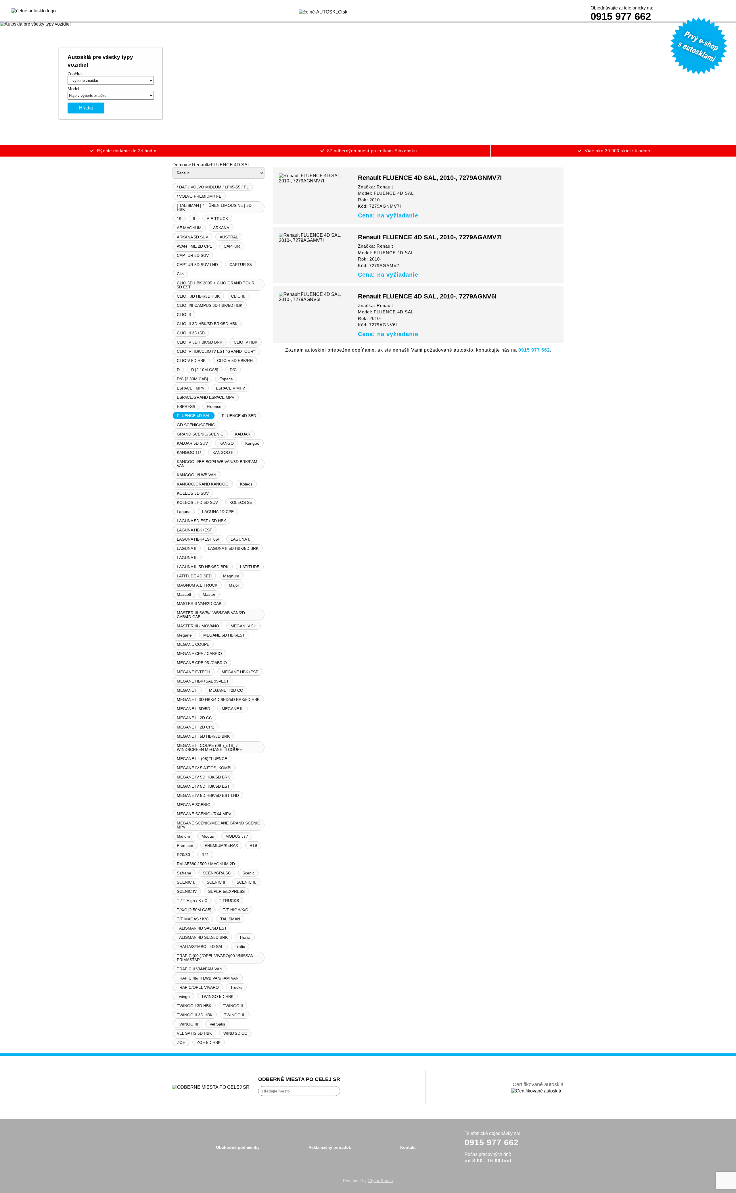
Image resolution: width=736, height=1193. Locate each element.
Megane (184, 635)
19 (179, 218)
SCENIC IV (187, 891)
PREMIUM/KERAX (221, 845)
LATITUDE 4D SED (194, 576)
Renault (200, 164)
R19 (253, 845)
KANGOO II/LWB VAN (196, 475)
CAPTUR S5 (240, 264)
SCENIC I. (186, 882)
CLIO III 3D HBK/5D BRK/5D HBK (207, 323)
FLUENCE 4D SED (239, 415)
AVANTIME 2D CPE (194, 246)
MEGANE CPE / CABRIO (199, 653)
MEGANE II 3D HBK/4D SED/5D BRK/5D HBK (218, 699)
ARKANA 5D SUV (192, 237)
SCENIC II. (246, 882)
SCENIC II (216, 882)
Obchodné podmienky (238, 1147)
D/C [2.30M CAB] (192, 379)
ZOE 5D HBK (209, 1042)
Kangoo (252, 443)
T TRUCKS (229, 900)
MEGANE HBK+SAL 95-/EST (203, 681)
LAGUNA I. (240, 539)
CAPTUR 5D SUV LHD (197, 264)
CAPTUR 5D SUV (193, 255)
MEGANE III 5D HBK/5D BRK (203, 736)
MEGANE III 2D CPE (195, 727)
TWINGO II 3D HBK (194, 1015)
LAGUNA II (186, 548)
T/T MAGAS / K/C (193, 919)
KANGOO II (222, 452)
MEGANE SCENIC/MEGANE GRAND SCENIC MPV (218, 825)
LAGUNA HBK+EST (194, 530)
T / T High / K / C (192, 900)
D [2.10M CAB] (204, 369)
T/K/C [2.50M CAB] (194, 909)
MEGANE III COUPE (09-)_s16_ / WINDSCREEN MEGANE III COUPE (209, 747)
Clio (180, 273)
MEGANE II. (233, 708)
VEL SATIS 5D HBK (194, 1033)
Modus (208, 836)
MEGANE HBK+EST (240, 672)
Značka (75, 73)
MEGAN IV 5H (243, 626)
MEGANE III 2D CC (194, 718)
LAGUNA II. (187, 557)
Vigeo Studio (380, 1181)
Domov (179, 164)
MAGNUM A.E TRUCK (197, 585)
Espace (226, 379)
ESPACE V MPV (230, 388)
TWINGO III (187, 1024)
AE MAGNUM (189, 228)
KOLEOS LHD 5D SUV (197, 502)
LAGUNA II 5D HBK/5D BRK (233, 548)
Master (209, 594)
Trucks (236, 987)
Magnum (231, 576)
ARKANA (221, 228)
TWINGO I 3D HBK (194, 1005)
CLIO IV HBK (245, 342)
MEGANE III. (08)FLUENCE (202, 758)
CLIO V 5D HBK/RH (235, 360)
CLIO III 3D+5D (191, 333)
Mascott (184, 594)
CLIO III (184, 314)
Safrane (184, 873)
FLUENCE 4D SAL (193, 415)
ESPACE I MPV (190, 388)
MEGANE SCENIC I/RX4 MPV (204, 814)
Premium (185, 845)
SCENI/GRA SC (217, 873)
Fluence (214, 406)
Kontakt (408, 1147)
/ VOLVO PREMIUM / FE (199, 196)
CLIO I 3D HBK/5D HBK (198, 296)
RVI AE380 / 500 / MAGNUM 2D (206, 863)
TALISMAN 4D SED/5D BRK (202, 937)
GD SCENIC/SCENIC (196, 425)
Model (73, 88)
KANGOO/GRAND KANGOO (203, 484)
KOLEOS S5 (240, 502)
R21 (205, 854)
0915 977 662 (621, 16)
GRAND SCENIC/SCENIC (200, 434)
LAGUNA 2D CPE (218, 511)
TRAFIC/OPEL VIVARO (198, 987)
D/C (233, 369)
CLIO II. (238, 296)
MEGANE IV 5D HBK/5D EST (203, 786)
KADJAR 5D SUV (192, 443)
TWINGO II (233, 1005)
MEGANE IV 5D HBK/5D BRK (203, 777)
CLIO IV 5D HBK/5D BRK (199, 342)
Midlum (183, 836)
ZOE (181, 1042)
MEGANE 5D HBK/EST (224, 635)
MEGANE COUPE (193, 644)
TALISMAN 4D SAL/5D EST (202, 928)
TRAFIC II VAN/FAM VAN (199, 969)
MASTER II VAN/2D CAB (199, 603)
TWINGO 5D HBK (217, 996)
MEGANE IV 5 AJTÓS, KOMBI (204, 768)
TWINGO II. (234, 1015)
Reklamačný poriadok (329, 1147)
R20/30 (183, 854)
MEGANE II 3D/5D (193, 708)
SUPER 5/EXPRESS (226, 891)
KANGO (226, 443)
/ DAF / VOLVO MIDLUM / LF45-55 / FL (213, 187)
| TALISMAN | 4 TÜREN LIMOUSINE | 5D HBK (214, 207)
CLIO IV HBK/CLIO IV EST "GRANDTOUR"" (216, 351)
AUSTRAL (229, 237)
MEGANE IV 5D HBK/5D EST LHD (208, 795)
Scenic (248, 873)
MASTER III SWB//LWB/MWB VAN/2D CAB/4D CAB (211, 614)
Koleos (246, 484)
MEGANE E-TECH (193, 672)
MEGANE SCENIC (193, 804)
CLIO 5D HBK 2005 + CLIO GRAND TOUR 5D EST (215, 285)
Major (234, 585)
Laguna (184, 511)
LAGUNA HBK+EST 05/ (198, 539)
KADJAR (242, 434)
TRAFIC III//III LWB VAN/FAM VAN (208, 978)
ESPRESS (186, 406)
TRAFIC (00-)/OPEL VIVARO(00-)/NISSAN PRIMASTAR (215, 957)
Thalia (244, 937)
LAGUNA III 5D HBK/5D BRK (203, 566)
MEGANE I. (187, 690)
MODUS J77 (236, 836)
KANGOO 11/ (189, 452)
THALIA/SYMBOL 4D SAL (200, 946)
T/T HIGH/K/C (235, 909)
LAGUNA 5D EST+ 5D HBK (201, 521)
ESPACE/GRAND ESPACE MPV (205, 397)
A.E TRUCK (217, 218)
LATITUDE (249, 566)
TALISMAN (230, 919)
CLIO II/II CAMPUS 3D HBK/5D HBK (209, 305)
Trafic (240, 946)
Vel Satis (217, 1024)
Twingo (183, 996)
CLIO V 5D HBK (191, 360)
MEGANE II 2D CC (226, 690)
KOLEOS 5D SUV (193, 493)
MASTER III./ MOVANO (198, 626)
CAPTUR (232, 246)
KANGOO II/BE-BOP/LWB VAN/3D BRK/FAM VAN (217, 463)
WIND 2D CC (235, 1033)
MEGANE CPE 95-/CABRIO (202, 662)
